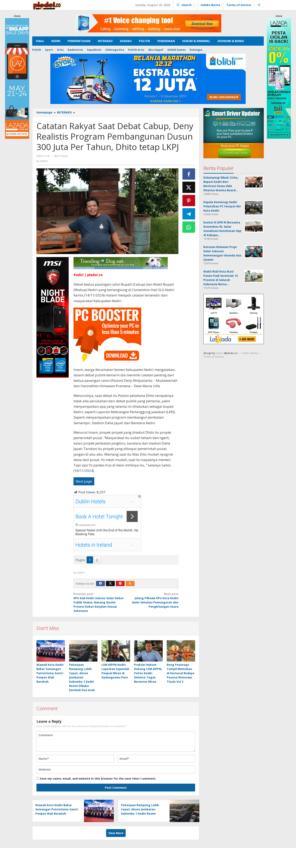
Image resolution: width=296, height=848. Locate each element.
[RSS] (130, 583)
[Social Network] (259, 5)
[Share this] (188, 174)
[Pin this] (188, 200)
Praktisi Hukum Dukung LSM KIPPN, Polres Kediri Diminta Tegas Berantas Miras (148, 673)
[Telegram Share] (188, 213)
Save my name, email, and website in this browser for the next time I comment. (98, 778)
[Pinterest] (120, 583)
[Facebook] (100, 583)
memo (220, 353)
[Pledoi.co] (46, 5)
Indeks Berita (250, 353)
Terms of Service (213, 356)
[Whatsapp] (188, 227)
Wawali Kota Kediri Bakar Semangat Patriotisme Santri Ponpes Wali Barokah (50, 673)
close (17, 16)
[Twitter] (110, 583)
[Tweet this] (188, 187)
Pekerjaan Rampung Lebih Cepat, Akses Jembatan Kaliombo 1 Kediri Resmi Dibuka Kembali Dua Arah (82, 677)
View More (115, 833)
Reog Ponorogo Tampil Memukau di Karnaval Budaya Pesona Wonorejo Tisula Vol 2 (180, 673)
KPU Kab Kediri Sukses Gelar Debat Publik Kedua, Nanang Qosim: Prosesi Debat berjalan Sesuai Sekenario (98, 602)
